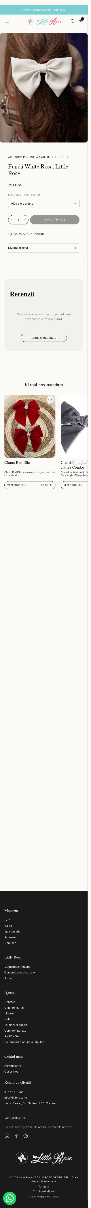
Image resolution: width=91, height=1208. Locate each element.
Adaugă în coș (54, 219)
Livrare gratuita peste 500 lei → (44, 10)
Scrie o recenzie (44, 338)
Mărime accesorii (25, 195)
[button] (9, 1198)
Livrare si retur (18, 248)
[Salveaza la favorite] (50, 399)
